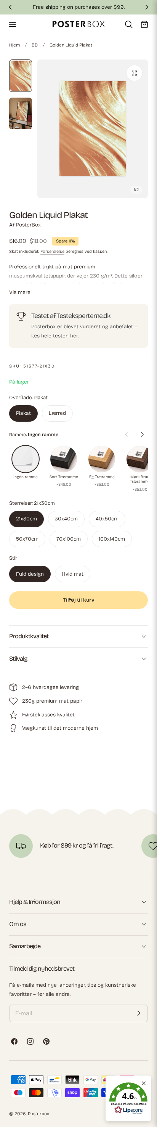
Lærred (57, 413)
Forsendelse (52, 251)
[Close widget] (143, 1083)
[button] (12, 24)
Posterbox (38, 1113)
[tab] (20, 75)
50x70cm (27, 539)
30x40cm (66, 518)
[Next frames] (142, 434)
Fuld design (30, 574)
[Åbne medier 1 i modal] (134, 73)
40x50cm (107, 518)
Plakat (23, 413)
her (74, 335)
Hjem (14, 45)
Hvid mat (72, 574)
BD (35, 45)
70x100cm (68, 539)
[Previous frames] (126, 434)
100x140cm (112, 539)
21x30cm (26, 518)
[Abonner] (139, 1013)
